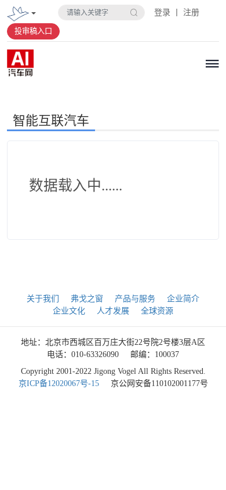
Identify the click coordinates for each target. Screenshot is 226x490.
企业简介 (183, 298)
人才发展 (113, 311)
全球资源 (157, 311)
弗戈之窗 (87, 298)
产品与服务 (135, 298)
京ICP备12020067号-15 (59, 383)
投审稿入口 (33, 31)
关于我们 (43, 298)
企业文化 (69, 311)
